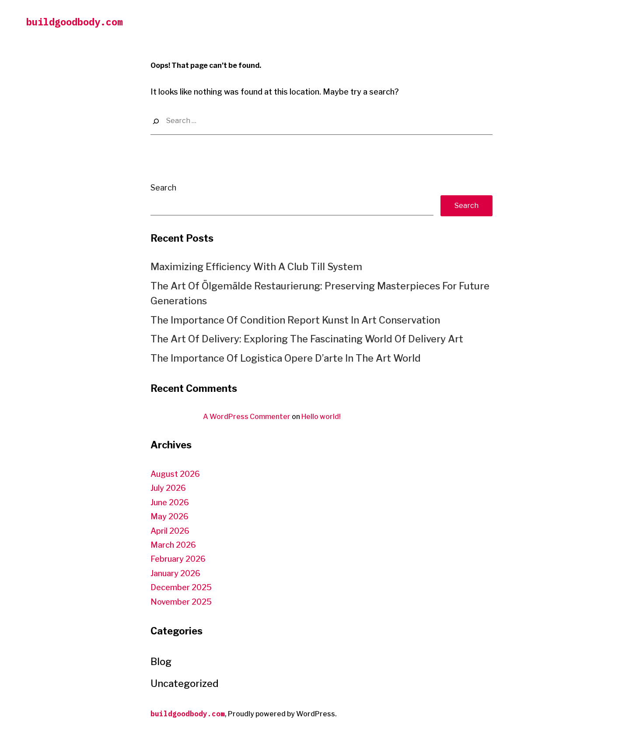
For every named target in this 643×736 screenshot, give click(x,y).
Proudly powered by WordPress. (282, 714)
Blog (160, 661)
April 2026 (169, 530)
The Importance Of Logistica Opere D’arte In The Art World (285, 358)
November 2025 (181, 601)
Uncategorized (184, 683)
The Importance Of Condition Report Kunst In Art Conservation (295, 320)
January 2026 (175, 573)
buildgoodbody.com (74, 21)
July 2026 (168, 488)
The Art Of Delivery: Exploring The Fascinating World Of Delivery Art (306, 339)
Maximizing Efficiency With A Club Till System (256, 266)
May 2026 (169, 516)
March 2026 (173, 544)
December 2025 (181, 587)
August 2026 (175, 474)
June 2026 (169, 502)
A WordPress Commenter (246, 416)
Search (163, 187)
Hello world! (321, 416)
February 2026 (178, 558)
